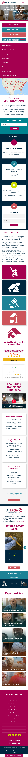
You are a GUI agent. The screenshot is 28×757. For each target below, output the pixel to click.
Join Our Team (13, 34)
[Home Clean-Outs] (14, 318)
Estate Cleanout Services (14, 731)
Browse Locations (13, 132)
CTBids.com (20, 521)
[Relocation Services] (14, 272)
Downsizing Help (14, 712)
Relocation (5, 236)
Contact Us (14, 500)
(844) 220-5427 (14, 743)
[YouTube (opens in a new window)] (19, 735)
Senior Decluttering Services (14, 715)
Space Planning (6, 71)
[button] (3, 547)
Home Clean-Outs (7, 258)
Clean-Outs (5, 67)
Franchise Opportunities (10, 751)
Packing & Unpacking (8, 49)
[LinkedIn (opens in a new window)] (16, 735)
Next (14, 224)
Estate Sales (14, 721)
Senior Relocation (7, 45)
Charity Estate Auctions (14, 728)
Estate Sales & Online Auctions (10, 250)
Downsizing (5, 62)
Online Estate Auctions (14, 724)
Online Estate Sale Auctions (9, 75)
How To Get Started (13, 29)
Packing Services (14, 706)
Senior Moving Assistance (14, 703)
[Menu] (23, 2)
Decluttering (5, 58)
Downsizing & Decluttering (9, 242)
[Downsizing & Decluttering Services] (14, 287)
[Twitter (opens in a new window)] (13, 735)
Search (15, 128)
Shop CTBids (15, 568)
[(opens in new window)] (4, 583)
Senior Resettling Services (14, 709)
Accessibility (19, 750)
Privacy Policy (14, 752)
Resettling (5, 54)
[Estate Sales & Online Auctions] (14, 303)
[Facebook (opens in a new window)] (9, 735)
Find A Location (13, 24)
